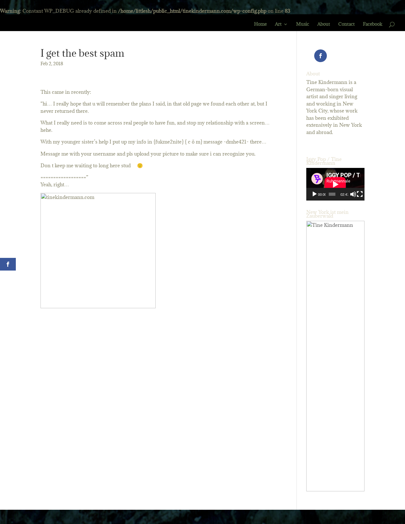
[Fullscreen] (360, 194)
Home (260, 24)
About (323, 24)
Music (302, 24)
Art (278, 24)
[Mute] (353, 194)
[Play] (314, 194)
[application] (335, 184)
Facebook (372, 24)
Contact (346, 24)
